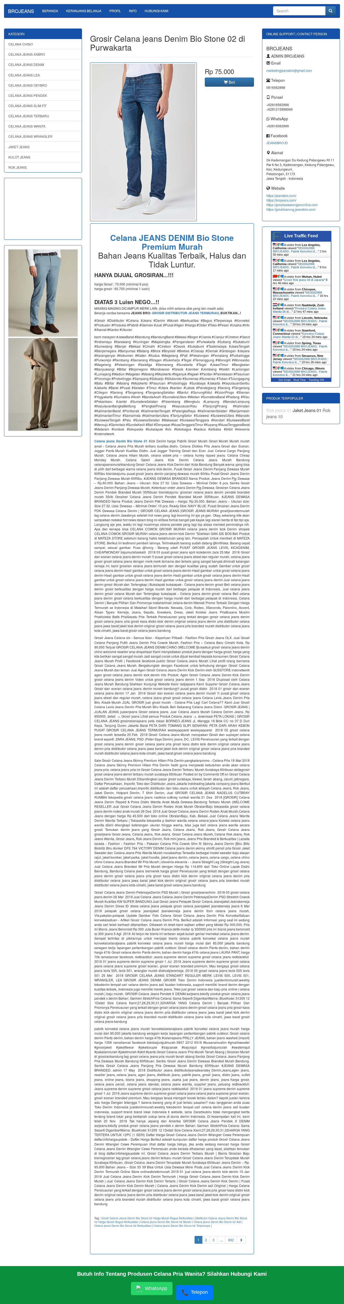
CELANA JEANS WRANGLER (30, 136)
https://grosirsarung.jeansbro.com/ (291, 209)
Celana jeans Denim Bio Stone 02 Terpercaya (181, 1226)
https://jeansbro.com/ (281, 195)
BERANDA (50, 10)
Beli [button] (231, 82)
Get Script (284, 379)
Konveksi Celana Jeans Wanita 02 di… (298, 335)
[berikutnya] (241, 1240)
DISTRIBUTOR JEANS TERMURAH (192, 313)
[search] (330, 10)
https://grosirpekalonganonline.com (292, 204)
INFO (133, 10)
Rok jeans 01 (279, 410)
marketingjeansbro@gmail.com (289, 70)
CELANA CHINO (20, 44)
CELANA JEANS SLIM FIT (27, 105)
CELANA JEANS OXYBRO (27, 85)
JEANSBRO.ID (277, 142)
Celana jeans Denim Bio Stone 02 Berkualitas (122, 1226)
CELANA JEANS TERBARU (28, 116)
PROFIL (115, 10)
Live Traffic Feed (301, 236)
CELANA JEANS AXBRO (26, 54)
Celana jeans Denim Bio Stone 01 (121, 441)
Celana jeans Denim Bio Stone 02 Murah (165, 1222)
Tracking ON (316, 379)
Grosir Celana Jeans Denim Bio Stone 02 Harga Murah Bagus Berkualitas (147, 1218)
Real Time (299, 379)
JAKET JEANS (19, 147)
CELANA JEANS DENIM (26, 64)
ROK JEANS (17, 167)
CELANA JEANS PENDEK (27, 95)
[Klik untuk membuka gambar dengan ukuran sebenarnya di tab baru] (143, 141)
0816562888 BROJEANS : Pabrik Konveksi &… (295, 249)
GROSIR (158, 313)
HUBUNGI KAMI (156, 10)
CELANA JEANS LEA (24, 75)
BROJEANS (21, 10)
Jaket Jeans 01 (307, 410)
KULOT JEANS (19, 157)
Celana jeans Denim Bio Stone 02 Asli (217, 1222)
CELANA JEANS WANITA (26, 126)
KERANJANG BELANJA (83, 10)
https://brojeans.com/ (281, 200)
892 (231, 1240)
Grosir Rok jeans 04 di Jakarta (304, 279)
